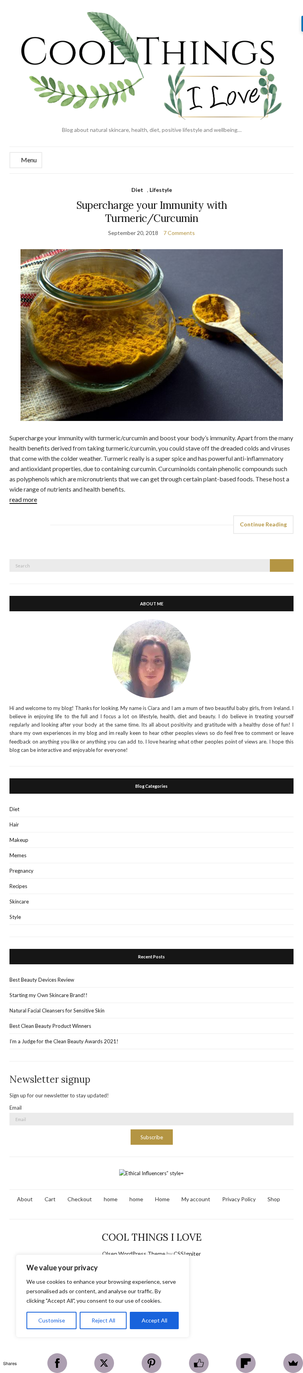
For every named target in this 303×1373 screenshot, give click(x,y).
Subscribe (151, 1137)
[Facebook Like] (199, 1363)
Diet (137, 189)
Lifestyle (161, 189)
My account (195, 1199)
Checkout (79, 1199)
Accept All (154, 1320)
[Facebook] (57, 1363)
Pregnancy (21, 871)
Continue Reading (263, 524)
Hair (14, 824)
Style (15, 917)
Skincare (19, 901)
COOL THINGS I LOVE (152, 1237)
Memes (17, 855)
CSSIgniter (187, 1253)
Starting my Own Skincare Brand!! (48, 995)
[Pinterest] (151, 1363)
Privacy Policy (239, 1199)
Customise (51, 1320)
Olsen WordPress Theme (133, 1253)
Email (15, 1107)
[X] (104, 1363)
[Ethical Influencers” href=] (151, 1173)
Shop (273, 1199)
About (25, 1199)
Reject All (103, 1320)
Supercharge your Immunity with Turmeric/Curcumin (151, 212)
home (111, 1199)
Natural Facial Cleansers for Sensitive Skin (57, 1010)
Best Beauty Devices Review (41, 980)
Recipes (18, 886)
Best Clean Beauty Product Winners (50, 1026)
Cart (50, 1199)
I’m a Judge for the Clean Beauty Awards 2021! (63, 1041)
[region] (102, 1296)
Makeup (18, 840)
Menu (28, 159)
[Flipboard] (246, 1363)
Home (162, 1199)
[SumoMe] (293, 1363)
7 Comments (179, 232)
